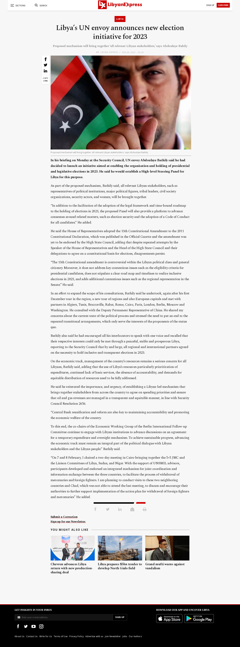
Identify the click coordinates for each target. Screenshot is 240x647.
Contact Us (32, 636)
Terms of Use (61, 636)
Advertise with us (94, 636)
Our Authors (135, 636)
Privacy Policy (76, 636)
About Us (19, 636)
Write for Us (45, 636)
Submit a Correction (64, 517)
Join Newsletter (113, 636)
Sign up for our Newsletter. (68, 521)
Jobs (124, 636)
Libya (120, 19)
